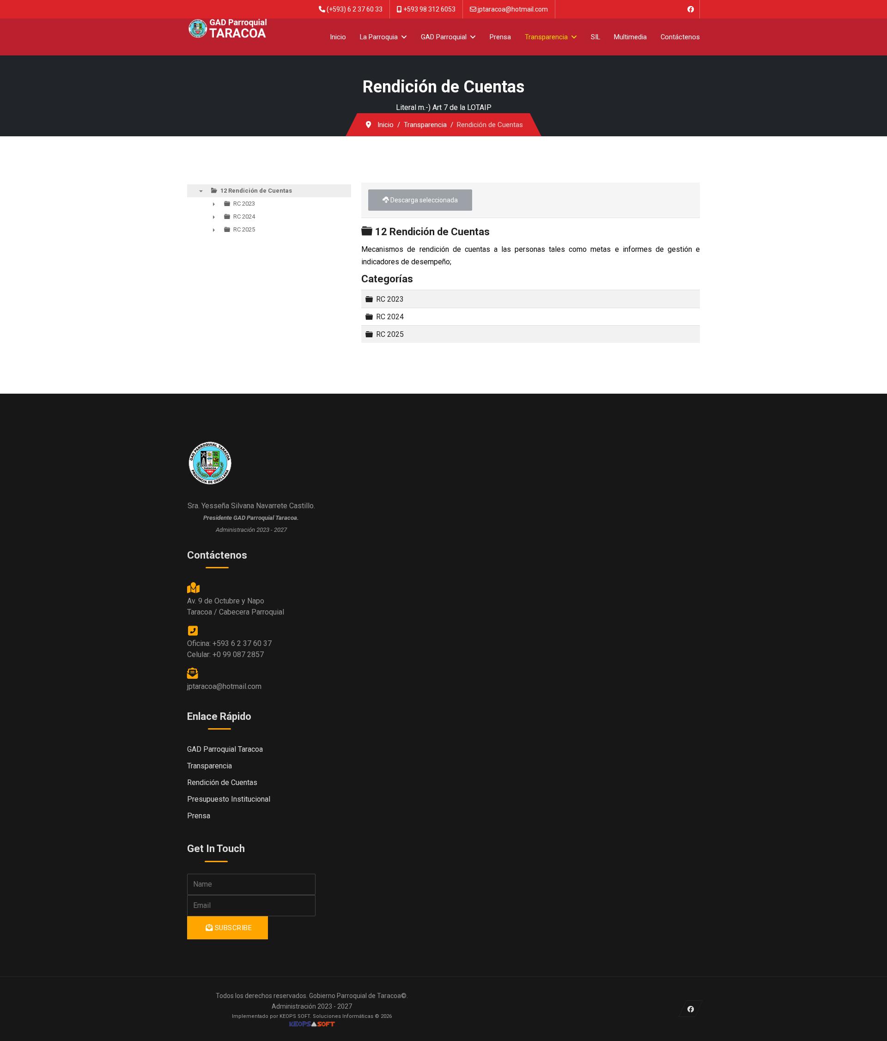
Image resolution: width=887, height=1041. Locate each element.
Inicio (338, 37)
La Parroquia (379, 37)
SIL (595, 37)
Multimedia (630, 37)
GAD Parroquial (444, 37)
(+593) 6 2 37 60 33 (355, 9)
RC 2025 (390, 334)
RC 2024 (390, 316)
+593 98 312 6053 (429, 9)
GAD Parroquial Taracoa (225, 749)
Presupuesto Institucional (228, 799)
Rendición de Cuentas (222, 782)
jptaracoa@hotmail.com (513, 9)
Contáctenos (680, 37)
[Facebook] (690, 9)
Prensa (500, 37)
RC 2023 (390, 299)
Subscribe (232, 928)
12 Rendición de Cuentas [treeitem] (256, 190)
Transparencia (546, 37)
